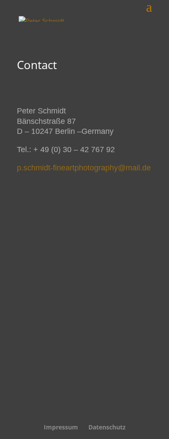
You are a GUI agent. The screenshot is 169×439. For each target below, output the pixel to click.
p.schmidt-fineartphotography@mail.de (84, 167)
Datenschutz (107, 427)
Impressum (61, 427)
